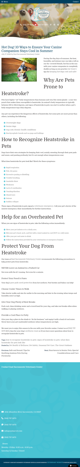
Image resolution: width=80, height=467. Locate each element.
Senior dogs (11, 126)
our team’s (72, 69)
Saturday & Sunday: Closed (12, 451)
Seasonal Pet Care (46, 345)
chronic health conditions (25, 130)
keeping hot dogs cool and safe (63, 72)
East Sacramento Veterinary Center (26, 259)
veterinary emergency (43, 206)
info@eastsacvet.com (13, 431)
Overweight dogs (13, 123)
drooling (25, 174)
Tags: (3, 340)
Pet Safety (33, 345)
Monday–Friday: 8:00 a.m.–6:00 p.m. (17, 447)
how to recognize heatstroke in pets (21, 340)
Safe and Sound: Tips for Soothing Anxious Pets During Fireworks (15, 353)
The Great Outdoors (63, 345)
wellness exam (32, 331)
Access (74, 466)
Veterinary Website (55, 462)
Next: (46, 350)
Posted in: (5, 345)
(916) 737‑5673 (10, 437)
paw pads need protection (21, 283)
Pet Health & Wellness (18, 345)
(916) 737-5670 (28, 25)
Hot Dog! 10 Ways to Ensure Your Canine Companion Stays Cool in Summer (31, 49)
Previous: (5, 350)
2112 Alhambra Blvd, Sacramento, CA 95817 (23, 412)
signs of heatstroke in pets (48, 340)
